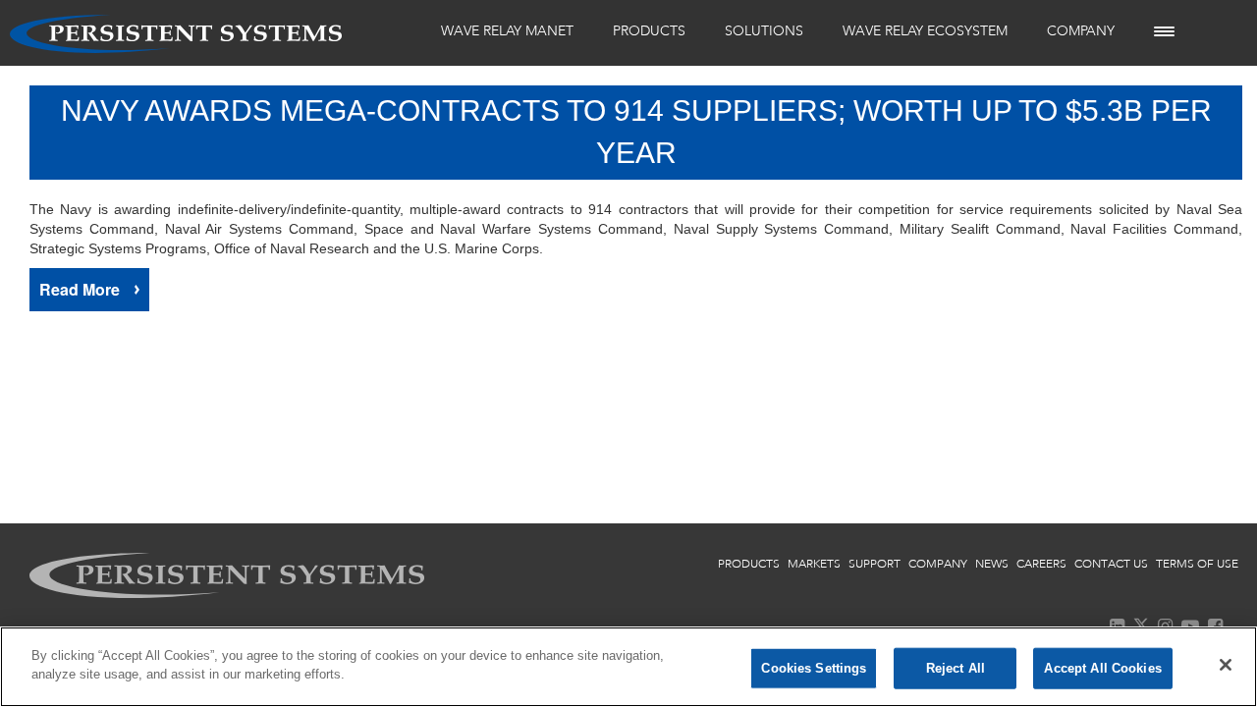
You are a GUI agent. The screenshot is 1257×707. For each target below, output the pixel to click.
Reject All (955, 668)
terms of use (1197, 564)
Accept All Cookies (1102, 668)
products (749, 564)
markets (814, 564)
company (937, 564)
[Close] (1225, 664)
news (992, 564)
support (874, 564)
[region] (628, 666)
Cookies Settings (813, 668)
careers (1041, 564)
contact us (1111, 564)
